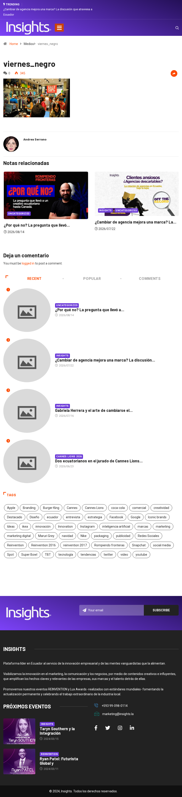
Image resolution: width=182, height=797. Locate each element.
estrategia (95, 517)
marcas (143, 526)
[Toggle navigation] (59, 28)
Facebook (116, 517)
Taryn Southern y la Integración (57, 731)
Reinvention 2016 (43, 545)
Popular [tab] (92, 279)
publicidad (123, 536)
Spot (10, 554)
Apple (11, 508)
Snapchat (139, 545)
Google (135, 517)
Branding (29, 508)
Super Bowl (29, 554)
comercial (139, 508)
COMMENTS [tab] (149, 279)
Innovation (65, 526)
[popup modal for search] (171, 27)
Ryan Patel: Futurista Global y (59, 761)
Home (14, 44)
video (124, 554)
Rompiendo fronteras (109, 545)
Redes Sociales (148, 536)
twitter (108, 554)
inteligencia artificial (116, 526)
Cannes (72, 508)
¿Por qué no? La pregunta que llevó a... (89, 309)
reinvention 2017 (75, 545)
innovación (43, 526)
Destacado (14, 517)
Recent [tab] (34, 279)
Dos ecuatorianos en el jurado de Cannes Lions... (99, 460)
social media (162, 545)
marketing (163, 526)
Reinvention (15, 545)
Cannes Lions (94, 508)
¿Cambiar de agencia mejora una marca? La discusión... (105, 360)
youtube (141, 554)
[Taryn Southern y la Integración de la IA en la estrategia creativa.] (19, 731)
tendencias (88, 554)
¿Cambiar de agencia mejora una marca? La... (135, 222)
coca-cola (118, 508)
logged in (28, 263)
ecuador (52, 517)
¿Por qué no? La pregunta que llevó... (36, 225)
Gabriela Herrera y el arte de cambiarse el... (94, 410)
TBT (48, 554)
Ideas (11, 526)
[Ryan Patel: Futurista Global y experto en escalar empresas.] (19, 762)
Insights (105, 210)
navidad (67, 536)
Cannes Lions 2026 (69, 456)
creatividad (161, 508)
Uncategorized (18, 213)
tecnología (65, 554)
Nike (84, 536)
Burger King (51, 508)
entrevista (73, 517)
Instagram (87, 526)
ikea (25, 526)
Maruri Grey (46, 536)
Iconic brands (157, 517)
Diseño (34, 517)
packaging (101, 536)
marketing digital (19, 536)
